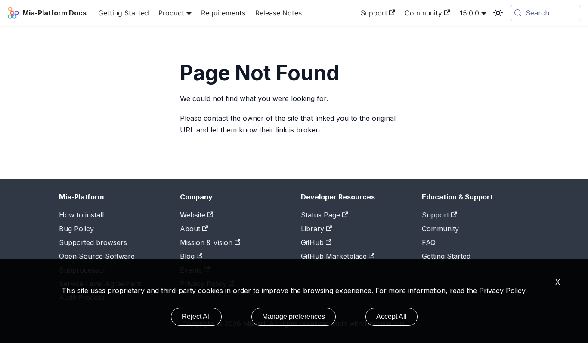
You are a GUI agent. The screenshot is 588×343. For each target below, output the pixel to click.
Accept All (391, 316)
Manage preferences (293, 316)
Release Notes (278, 13)
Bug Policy (76, 228)
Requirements (223, 13)
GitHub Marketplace (334, 256)
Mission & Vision (206, 242)
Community (423, 13)
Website (192, 215)
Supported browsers (93, 242)
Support (374, 13)
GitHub (312, 242)
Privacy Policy (502, 290)
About (190, 228)
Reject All (196, 316)
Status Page (320, 215)
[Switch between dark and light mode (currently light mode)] (498, 13)
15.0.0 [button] (469, 13)
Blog (187, 256)
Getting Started (123, 13)
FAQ (429, 242)
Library (312, 228)
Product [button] (171, 13)
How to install (81, 215)
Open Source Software (97, 256)
